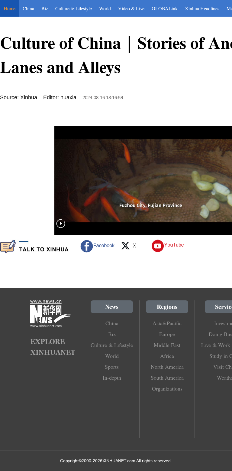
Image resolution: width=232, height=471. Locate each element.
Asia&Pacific (167, 323)
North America (167, 366)
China (28, 8)
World (105, 8)
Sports (112, 366)
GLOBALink (165, 8)
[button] (60, 227)
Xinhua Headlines (202, 8)
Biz (44, 8)
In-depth (112, 377)
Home (9, 8)
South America (167, 377)
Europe (167, 334)
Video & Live (131, 8)
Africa (167, 355)
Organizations (167, 388)
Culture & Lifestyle (73, 8)
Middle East (167, 344)
